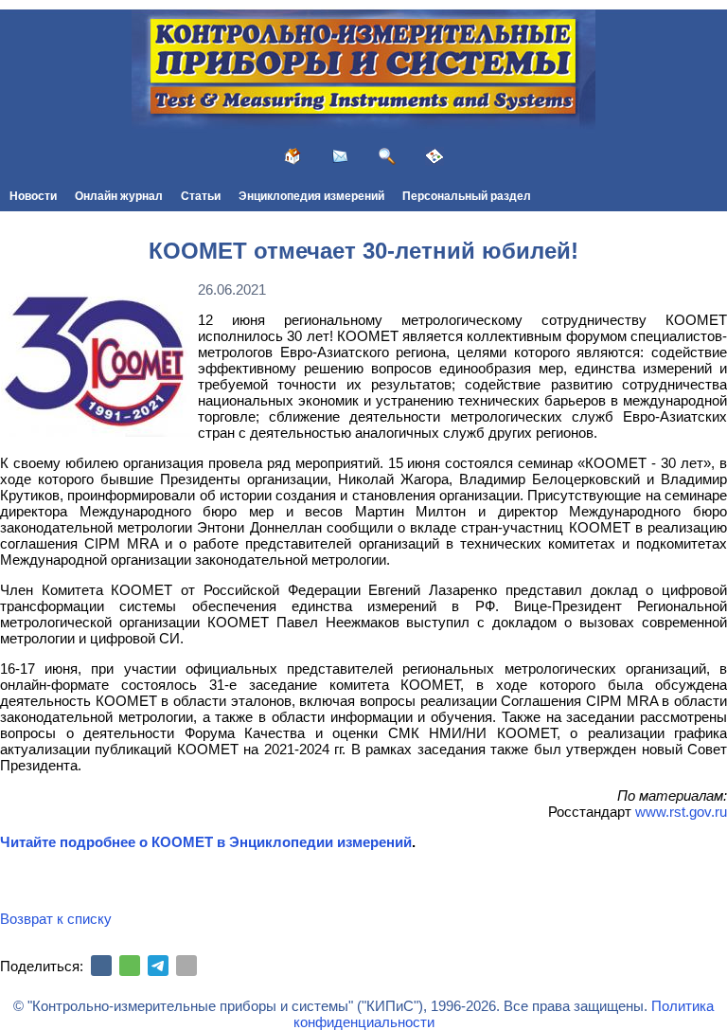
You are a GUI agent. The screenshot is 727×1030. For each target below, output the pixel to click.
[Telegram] (158, 965)
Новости (33, 196)
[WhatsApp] (129, 965)
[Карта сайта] (434, 156)
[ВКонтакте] (101, 965)
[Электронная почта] (186, 965)
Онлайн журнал (119, 196)
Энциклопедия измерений (311, 196)
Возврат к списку (56, 919)
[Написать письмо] (339, 156)
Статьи (201, 196)
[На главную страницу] (292, 156)
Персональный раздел (466, 196)
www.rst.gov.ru (681, 812)
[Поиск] (387, 156)
